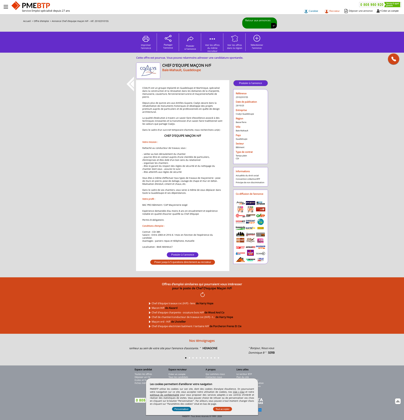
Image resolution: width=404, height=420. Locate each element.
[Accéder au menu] (6, 7)
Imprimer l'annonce (146, 47)
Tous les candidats (178, 377)
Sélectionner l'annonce (257, 46)
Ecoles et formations (145, 380)
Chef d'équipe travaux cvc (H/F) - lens (182, 303)
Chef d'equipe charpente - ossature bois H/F (188, 312)
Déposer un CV (142, 377)
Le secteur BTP (244, 374)
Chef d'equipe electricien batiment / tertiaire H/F (196, 326)
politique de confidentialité (164, 394)
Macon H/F (165, 308)
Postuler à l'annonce (182, 254)
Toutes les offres (143, 374)
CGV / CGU (238, 391)
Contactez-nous (214, 377)
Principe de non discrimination (250, 182)
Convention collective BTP (248, 179)
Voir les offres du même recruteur (212, 47)
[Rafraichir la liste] (202, 295)
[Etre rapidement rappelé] (392, 59)
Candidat (313, 11)
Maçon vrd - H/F (169, 321)
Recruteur (334, 11)
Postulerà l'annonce (190, 47)
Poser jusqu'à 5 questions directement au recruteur (182, 262)
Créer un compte (390, 10)
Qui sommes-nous (215, 374)
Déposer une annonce (361, 10)
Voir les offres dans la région (234, 47)
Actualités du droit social (247, 175)
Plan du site (242, 377)
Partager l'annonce (168, 46)
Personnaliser (181, 409)
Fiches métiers (142, 383)
